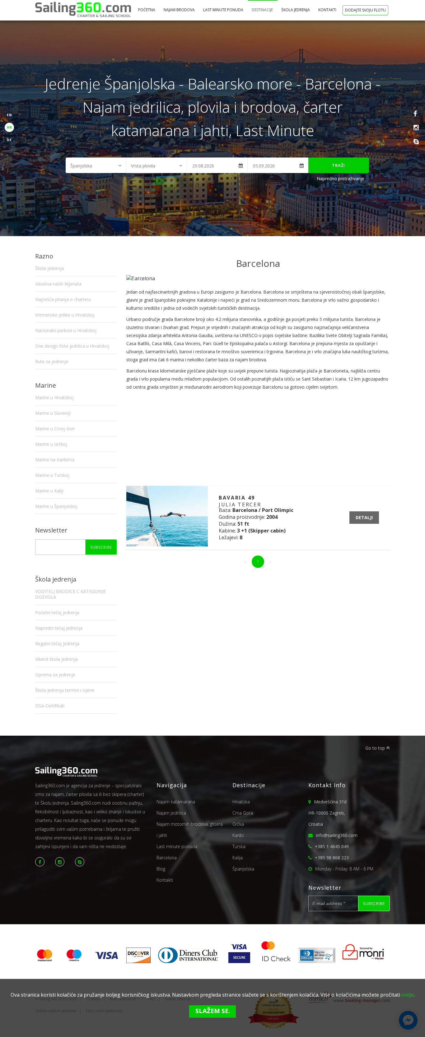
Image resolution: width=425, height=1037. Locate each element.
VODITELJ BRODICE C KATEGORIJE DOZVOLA (70, 594)
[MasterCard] (47, 961)
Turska (238, 846)
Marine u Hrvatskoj (54, 397)
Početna (147, 9)
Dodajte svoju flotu (365, 10)
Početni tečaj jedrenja (57, 612)
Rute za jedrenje (51, 361)
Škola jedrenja (296, 9)
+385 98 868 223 (332, 858)
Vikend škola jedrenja (56, 659)
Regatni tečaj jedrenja (57, 643)
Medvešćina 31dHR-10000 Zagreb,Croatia (327, 813)
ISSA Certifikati (49, 706)
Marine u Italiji (49, 491)
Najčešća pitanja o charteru (63, 299)
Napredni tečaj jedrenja (58, 628)
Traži (338, 165)
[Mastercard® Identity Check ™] (276, 961)
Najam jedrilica (171, 813)
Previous (134, 278)
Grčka (238, 824)
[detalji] (167, 544)
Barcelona (166, 858)
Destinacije (263, 9)
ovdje (407, 994)
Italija (237, 858)
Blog (160, 869)
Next (382, 278)
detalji (364, 517)
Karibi (238, 835)
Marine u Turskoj (52, 475)
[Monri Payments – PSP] (361, 961)
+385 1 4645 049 (332, 846)
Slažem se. (212, 1011)
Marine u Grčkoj (51, 444)
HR (9, 127)
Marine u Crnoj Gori (55, 429)
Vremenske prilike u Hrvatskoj (65, 315)
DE (9, 140)
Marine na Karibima (54, 460)
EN (9, 115)
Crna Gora (242, 813)
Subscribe (101, 547)
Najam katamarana (175, 802)
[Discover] (138, 961)
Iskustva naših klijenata (58, 284)
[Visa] (106, 961)
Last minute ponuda (223, 9)
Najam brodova (180, 9)
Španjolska (243, 869)
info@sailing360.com (336, 835)
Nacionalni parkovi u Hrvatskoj (65, 330)
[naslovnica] (83, 10)
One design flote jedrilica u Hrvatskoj (72, 346)
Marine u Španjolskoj (56, 506)
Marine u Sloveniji (53, 413)
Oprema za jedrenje (55, 675)
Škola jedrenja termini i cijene (64, 690)
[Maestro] (74, 961)
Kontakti (327, 9)
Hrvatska (241, 802)
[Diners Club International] (187, 961)
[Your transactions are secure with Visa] (239, 961)
